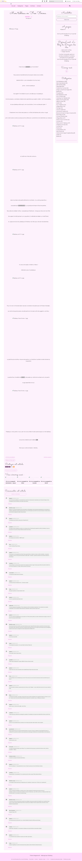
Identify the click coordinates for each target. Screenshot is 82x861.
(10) (61, 129)
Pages (26, 6)
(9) (60, 131)
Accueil (13, 6)
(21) (59, 121)
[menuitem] (13, 6)
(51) (59, 91)
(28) (61, 116)
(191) (61, 83)
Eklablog (50, 855)
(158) (60, 84)
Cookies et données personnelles (56, 859)
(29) (60, 114)
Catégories (20, 6)
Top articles (31, 859)
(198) (61, 81)
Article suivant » (48, 457)
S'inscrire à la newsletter (11, 470)
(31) (61, 109)
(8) (65, 133)
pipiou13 (67, 59)
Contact (39, 6)
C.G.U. (48, 859)
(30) (66, 113)
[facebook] (42, 1)
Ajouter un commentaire (16, 494)
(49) (61, 94)
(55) (64, 89)
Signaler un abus (42, 859)
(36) (60, 101)
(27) (60, 118)
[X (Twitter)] (44, 1)
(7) (58, 134)
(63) (62, 88)
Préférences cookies (67, 859)
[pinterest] (46, 1)
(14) (62, 124)
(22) (63, 119)
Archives (32, 6)
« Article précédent (10, 457)
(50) (59, 93)
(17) (63, 123)
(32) (60, 106)
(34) (59, 103)
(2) (58, 136)
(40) (63, 98)
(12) (59, 126)
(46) (60, 96)
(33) (61, 104)
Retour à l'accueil (10, 460)
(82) (60, 86)
